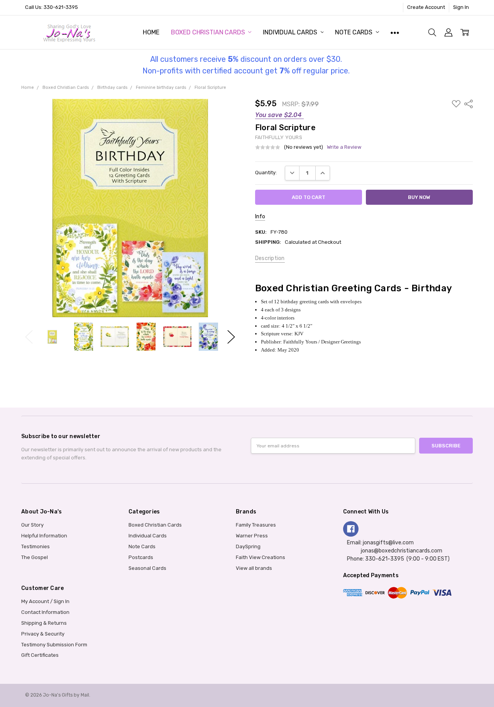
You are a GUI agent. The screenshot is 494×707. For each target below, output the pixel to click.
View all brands (254, 568)
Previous (29, 336)
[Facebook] (351, 529)
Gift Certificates (40, 655)
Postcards (141, 557)
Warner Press (252, 536)
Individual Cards (290, 32)
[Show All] (395, 32)
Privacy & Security (42, 634)
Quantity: (266, 172)
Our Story (32, 525)
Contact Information (45, 612)
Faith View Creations (260, 557)
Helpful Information (44, 536)
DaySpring (248, 546)
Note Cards (354, 32)
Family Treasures (256, 525)
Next (231, 336)
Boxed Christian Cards (208, 32)
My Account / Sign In (45, 601)
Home (151, 32)
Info (260, 216)
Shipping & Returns (44, 623)
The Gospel (34, 557)
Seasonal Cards (147, 568)
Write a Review (344, 147)
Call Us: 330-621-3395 (51, 7)
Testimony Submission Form (54, 645)
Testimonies (35, 546)
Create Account (426, 7)
